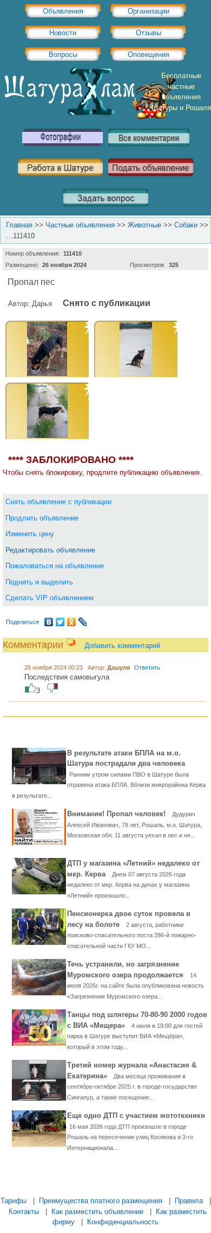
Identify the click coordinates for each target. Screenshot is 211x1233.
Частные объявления (80, 225)
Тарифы (14, 1201)
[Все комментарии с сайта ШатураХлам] (149, 150)
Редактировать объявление (50, 550)
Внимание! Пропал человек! (134, 824)
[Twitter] (60, 622)
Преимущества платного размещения (100, 1201)
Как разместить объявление (97, 1211)
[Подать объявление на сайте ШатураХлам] (151, 180)
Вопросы (63, 54)
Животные (144, 225)
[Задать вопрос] (106, 210)
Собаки (185, 225)
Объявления (63, 11)
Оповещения (148, 54)
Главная (19, 225)
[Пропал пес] (47, 374)
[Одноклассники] (71, 622)
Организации (148, 11)
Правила (189, 1201)
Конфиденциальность (123, 1222)
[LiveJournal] (83, 622)
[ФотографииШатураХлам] (62, 150)
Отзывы (148, 33)
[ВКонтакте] (49, 622)
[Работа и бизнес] (60, 180)
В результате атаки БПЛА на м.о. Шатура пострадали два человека (109, 774)
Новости (62, 33)
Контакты (24, 1211)
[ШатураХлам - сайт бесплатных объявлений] (89, 117)
